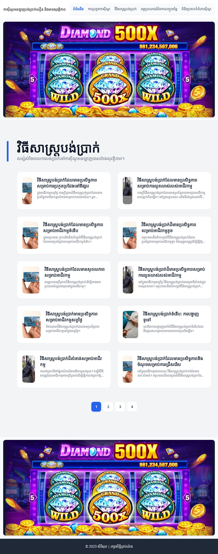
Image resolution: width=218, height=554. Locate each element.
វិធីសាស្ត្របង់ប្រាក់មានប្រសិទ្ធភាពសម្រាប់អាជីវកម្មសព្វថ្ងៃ (72, 317)
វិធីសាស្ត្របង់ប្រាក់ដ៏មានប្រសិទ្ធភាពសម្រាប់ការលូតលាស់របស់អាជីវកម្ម (171, 272)
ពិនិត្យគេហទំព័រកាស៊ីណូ (196, 9)
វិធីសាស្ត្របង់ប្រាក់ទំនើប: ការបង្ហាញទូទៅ (171, 317)
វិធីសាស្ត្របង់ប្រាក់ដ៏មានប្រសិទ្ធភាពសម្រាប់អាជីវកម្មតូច (169, 227)
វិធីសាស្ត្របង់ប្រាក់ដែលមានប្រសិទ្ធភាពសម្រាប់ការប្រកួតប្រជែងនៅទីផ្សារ (67, 183)
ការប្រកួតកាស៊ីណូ (99, 9)
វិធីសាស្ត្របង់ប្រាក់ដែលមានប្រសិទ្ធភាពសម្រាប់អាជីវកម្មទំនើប (73, 227)
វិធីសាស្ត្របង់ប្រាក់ (126, 9)
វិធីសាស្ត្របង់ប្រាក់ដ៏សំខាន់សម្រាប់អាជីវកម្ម (71, 361)
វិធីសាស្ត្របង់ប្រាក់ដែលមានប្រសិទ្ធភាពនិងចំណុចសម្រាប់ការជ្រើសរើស (170, 361)
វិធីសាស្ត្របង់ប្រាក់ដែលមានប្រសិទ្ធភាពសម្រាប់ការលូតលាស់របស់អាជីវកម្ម (167, 183)
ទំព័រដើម (78, 9)
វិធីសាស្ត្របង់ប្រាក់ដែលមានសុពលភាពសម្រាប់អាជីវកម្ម (74, 272)
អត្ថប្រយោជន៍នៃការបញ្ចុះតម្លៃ (159, 9)
